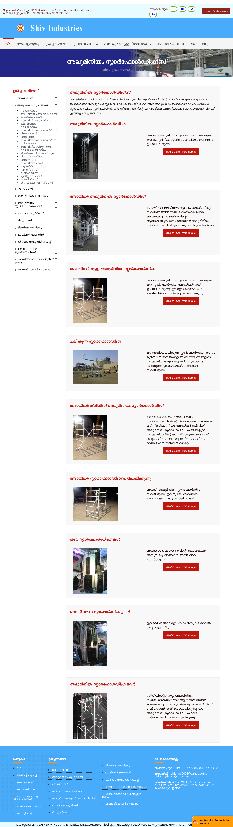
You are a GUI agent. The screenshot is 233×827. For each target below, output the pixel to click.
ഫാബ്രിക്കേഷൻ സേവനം (121, 803)
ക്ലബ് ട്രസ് (28, 123)
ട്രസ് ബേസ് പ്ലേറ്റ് (117, 765)
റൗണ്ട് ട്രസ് (59, 784)
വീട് (8, 44)
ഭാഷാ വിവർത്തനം (215, 11)
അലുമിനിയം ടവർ (31, 163)
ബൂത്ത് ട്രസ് (28, 169)
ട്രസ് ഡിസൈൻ (31, 117)
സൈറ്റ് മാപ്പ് (199, 44)
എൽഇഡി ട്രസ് (30, 176)
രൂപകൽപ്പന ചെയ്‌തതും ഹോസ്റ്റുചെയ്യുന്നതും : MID (150, 824)
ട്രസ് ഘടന (28, 159)
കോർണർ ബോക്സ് (118, 772)
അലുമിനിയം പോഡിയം (67, 791)
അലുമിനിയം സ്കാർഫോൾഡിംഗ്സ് (100, 92)
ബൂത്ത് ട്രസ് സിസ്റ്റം (33, 166)
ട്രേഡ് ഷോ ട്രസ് (31, 156)
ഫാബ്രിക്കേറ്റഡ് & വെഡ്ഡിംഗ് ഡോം (121, 795)
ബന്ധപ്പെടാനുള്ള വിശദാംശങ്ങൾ (127, 44)
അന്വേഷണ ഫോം (171, 44)
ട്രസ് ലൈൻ (28, 133)
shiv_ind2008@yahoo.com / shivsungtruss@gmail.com (181, 774)
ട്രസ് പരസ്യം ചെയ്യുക (37, 153)
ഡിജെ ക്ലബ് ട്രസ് (33, 149)
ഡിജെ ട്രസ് (28, 126)
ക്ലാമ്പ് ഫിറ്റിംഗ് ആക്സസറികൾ (126, 786)
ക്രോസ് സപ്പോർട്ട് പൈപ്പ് (122, 779)
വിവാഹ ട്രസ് (29, 172)
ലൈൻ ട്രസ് (28, 179)
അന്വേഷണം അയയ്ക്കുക (181, 151)
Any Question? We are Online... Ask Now (215, 822)
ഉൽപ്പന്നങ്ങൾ (55, 44)
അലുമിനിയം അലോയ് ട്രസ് (38, 113)
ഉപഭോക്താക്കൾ (85, 44)
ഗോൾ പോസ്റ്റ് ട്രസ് (65, 805)
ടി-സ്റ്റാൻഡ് (59, 812)
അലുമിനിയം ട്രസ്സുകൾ (35, 146)
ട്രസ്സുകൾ (27, 136)
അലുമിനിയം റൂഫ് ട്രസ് (35, 120)
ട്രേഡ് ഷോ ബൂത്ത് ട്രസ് (36, 182)
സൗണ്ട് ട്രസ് (28, 110)
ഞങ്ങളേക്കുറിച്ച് (28, 44)
